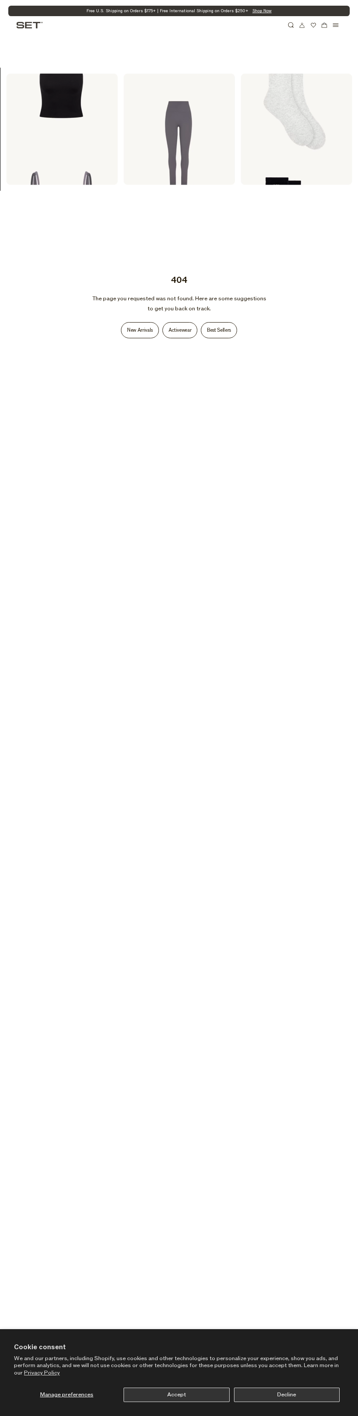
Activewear (180, 330)
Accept (176, 1394)
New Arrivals (140, 330)
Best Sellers (219, 330)
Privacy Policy (42, 1372)
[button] (291, 25)
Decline (286, 1394)
